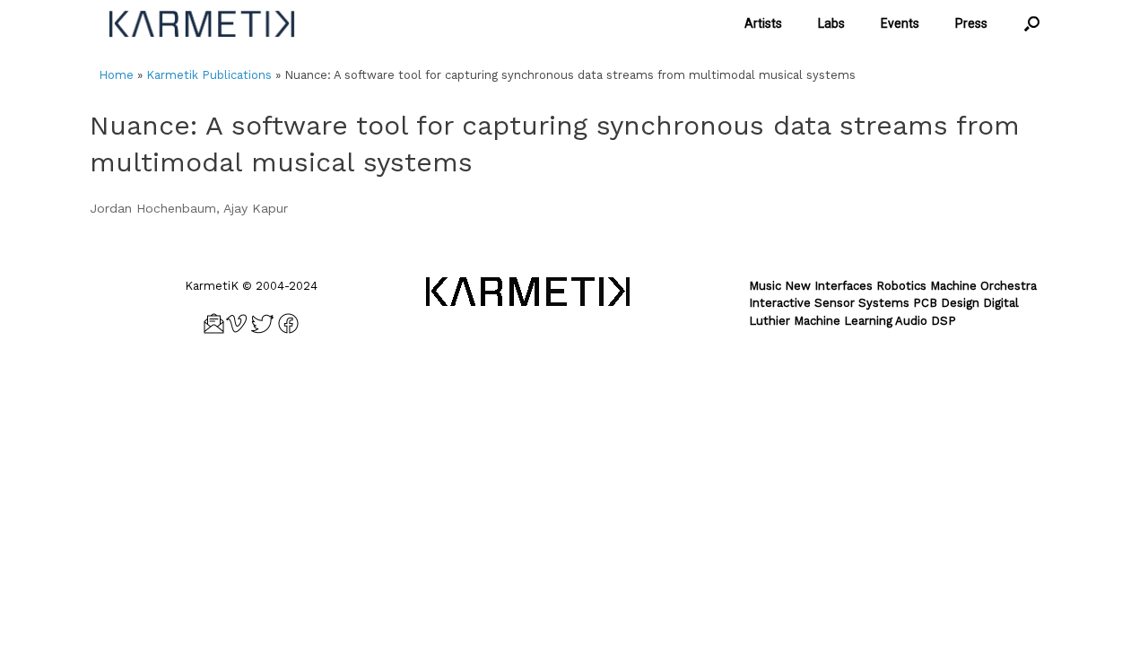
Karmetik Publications (209, 75)
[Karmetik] (202, 24)
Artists (763, 23)
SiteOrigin (601, 383)
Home (116, 75)
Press (971, 23)
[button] (1031, 24)
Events (900, 23)
